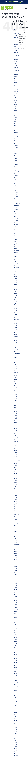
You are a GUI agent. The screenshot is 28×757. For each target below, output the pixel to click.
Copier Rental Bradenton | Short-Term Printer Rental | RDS (16, 323)
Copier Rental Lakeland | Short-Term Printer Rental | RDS (16, 583)
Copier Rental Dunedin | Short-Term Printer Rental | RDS (16, 445)
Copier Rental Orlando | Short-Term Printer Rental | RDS (16, 690)
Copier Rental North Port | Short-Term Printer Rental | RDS (16, 673)
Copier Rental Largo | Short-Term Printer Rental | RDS (16, 600)
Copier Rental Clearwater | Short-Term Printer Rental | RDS (17, 357)
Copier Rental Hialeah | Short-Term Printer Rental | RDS (16, 479)
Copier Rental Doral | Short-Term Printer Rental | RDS (16, 428)
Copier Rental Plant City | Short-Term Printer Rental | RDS (16, 742)
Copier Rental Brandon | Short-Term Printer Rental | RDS (16, 340)
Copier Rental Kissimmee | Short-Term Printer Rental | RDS (17, 548)
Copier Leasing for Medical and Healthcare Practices (17, 200)
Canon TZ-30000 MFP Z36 (15, 121)
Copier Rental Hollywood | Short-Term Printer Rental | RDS (17, 495)
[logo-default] (7, 6)
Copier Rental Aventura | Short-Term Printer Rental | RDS (16, 271)
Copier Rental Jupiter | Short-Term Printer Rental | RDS (16, 531)
